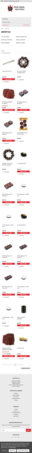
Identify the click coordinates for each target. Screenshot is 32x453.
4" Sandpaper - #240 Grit (23, 287)
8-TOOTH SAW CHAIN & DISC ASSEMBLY (21, 71)
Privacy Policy (13, 447)
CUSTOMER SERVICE (16, 412)
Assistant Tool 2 (6, 71)
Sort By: (3, 50)
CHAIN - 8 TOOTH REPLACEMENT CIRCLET (7, 164)
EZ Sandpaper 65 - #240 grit (22, 102)
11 (22, 364)
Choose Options (8, 110)
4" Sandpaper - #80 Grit (7, 318)
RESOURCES (16, 416)
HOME (16, 409)
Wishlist (16, 393)
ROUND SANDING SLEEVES (7, 102)
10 (19, 364)
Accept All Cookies (23, 450)
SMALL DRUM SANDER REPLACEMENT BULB (23, 318)
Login (14, 395)
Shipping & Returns (16, 398)
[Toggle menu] (2, 2)
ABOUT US (16, 411)
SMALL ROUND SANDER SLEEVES (7, 348)
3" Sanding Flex (21, 225)
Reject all (12, 450)
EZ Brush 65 (20, 348)
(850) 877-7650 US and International (11, 1)
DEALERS (16, 414)
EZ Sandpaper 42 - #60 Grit (7, 287)
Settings (4, 450)
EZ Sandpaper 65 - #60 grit (7, 133)
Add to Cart (8, 79)
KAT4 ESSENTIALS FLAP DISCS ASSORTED (22, 133)
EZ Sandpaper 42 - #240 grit (7, 194)
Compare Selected (25, 368)
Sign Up (17, 395)
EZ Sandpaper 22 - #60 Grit (22, 256)
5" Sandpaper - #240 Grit (23, 194)
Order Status (16, 396)
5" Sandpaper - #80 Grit (7, 225)
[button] (16, 25)
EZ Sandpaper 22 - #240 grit (7, 256)
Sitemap (16, 400)
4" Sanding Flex (21, 163)
